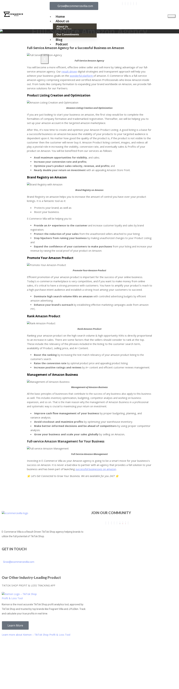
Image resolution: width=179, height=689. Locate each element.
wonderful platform (82, 75)
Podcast (62, 44)
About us (62, 21)
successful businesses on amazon (96, 469)
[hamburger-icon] (172, 16)
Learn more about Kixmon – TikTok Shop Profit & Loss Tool (36, 634)
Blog (59, 39)
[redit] (133, 3)
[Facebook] (122, 3)
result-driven (69, 71)
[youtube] (136, 3)
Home (60, 16)
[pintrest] (122, 523)
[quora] (125, 523)
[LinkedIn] (108, 523)
